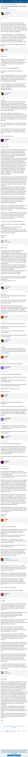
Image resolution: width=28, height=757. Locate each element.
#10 (26, 372)
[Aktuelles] (26, 1)
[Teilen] (25, 18)
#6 (26, 292)
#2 (26, 54)
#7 (26, 321)
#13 (26, 441)
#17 (26, 598)
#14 (26, 466)
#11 (26, 399)
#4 (26, 144)
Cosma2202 (4, 10)
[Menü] (1, 1)
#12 (26, 423)
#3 (26, 98)
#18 (26, 676)
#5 (26, 245)
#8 (26, 344)
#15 (26, 524)
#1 (26, 17)
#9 (26, 361)
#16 (26, 563)
